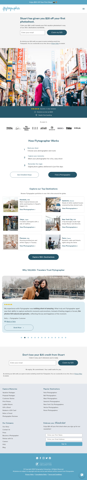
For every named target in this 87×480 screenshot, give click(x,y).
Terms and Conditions (55, 474)
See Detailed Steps (24, 175)
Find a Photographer (62, 175)
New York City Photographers (54, 404)
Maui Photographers (50, 398)
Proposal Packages (9, 395)
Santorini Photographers (52, 401)
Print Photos (7, 401)
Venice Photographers (51, 407)
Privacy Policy (55, 43)
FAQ (4, 444)
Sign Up (64, 444)
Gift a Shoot (7, 407)
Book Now (19, 327)
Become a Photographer (11, 435)
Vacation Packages (9, 392)
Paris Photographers (50, 392)
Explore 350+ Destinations (43, 257)
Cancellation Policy (41, 474)
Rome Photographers (51, 410)
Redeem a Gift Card (9, 410)
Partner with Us (8, 438)
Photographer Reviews (10, 416)
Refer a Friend (7, 413)
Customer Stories (8, 398)
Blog (4, 447)
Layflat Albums (8, 404)
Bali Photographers (50, 395)
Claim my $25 (56, 32)
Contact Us (6, 430)
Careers (5, 441)
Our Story (6, 427)
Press (4, 433)
